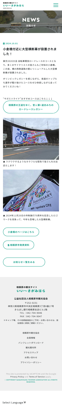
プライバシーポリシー (31, 362)
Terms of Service (37, 376)
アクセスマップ (31, 352)
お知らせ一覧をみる (24, 262)
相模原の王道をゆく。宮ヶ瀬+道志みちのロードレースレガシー (31, 107)
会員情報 (31, 337)
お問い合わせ (31, 357)
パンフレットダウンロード (31, 342)
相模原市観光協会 (31, 332)
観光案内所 (31, 347)
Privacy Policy (17, 376)
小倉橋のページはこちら (21, 231)
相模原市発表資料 (19, 244)
